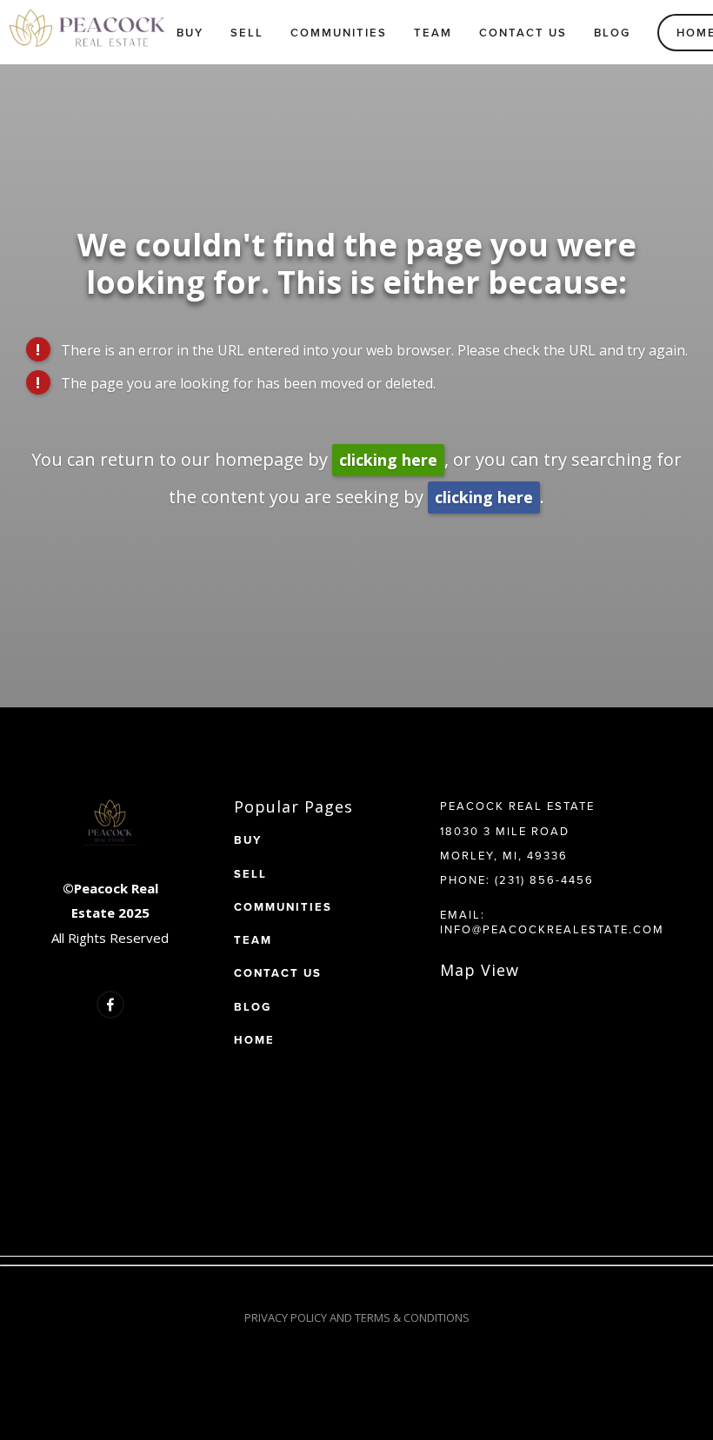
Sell (246, 32)
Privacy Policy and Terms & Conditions (357, 1317)
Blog (612, 32)
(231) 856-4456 (544, 879)
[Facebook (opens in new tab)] (110, 1005)
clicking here (388, 459)
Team (433, 32)
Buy (190, 32)
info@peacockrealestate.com (552, 929)
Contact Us (523, 32)
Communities (338, 32)
